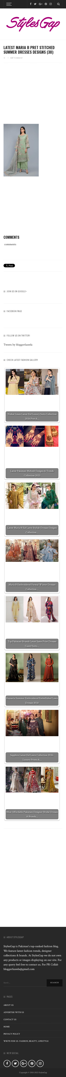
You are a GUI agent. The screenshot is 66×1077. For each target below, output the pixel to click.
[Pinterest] (45, 4)
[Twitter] (35, 4)
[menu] (8, 4)
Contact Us (10, 1019)
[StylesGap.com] (33, 23)
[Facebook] (31, 4)
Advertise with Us (14, 1012)
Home (7, 1026)
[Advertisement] (33, 96)
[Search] (58, 4)
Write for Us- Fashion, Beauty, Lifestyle (26, 1041)
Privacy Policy (12, 1034)
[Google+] (40, 4)
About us (9, 1005)
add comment (16, 57)
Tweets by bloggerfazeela (18, 345)
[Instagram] (50, 4)
